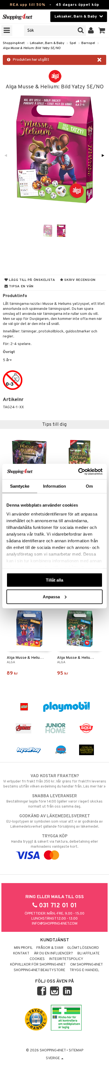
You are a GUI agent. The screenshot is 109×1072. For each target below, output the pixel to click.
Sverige (53, 1058)
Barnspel (88, 43)
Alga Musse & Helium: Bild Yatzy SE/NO (31, 48)
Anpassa (51, 596)
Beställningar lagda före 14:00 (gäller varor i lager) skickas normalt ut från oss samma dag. (54, 801)
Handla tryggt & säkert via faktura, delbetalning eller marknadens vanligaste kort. (54, 841)
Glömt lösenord (83, 948)
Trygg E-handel (84, 970)
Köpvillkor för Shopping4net (38, 964)
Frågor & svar (49, 948)
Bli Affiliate (88, 953)
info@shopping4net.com (54, 924)
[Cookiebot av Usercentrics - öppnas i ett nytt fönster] (78, 471)
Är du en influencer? (53, 953)
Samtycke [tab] (19, 486)
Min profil (23, 948)
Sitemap (76, 1050)
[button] (102, 30)
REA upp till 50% (27, 5)
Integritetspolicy (66, 959)
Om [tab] (89, 486)
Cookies (37, 959)
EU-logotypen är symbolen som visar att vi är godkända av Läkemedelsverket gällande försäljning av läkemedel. (54, 821)
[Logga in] (91, 30)
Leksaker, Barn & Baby (47, 43)
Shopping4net (14, 43)
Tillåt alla (54, 580)
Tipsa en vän (21, 286)
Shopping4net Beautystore (39, 970)
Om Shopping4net (86, 964)
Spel (73, 43)
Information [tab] (54, 486)
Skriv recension (79, 280)
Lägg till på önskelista (31, 280)
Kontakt (21, 953)
